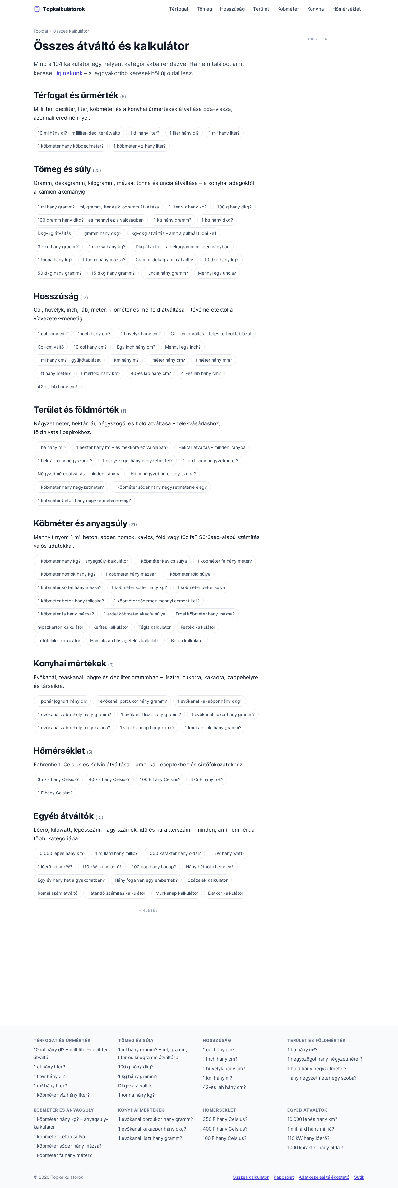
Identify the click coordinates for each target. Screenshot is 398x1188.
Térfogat (179, 9)
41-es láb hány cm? (201, 373)
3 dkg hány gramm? (58, 246)
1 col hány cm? (53, 333)
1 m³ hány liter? (224, 132)
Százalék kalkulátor (208, 880)
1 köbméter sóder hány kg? (139, 587)
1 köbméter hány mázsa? (130, 574)
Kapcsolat (284, 1177)
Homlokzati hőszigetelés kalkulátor (125, 640)
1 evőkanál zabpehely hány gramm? (74, 714)
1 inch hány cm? (94, 333)
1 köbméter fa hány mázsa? (66, 613)
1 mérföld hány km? (100, 373)
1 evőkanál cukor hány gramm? (223, 714)
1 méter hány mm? (213, 360)
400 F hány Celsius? (109, 779)
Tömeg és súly (63, 169)
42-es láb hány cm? (58, 386)
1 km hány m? (125, 360)
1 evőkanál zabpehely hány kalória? (74, 727)
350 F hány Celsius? (58, 779)
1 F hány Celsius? (55, 792)
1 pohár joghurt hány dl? (62, 701)
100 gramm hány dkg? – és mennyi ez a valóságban (91, 219)
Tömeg (204, 9)
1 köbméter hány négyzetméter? (71, 487)
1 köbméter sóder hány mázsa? (69, 587)
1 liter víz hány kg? (188, 206)
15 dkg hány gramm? (113, 273)
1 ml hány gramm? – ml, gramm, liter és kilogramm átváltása (98, 206)
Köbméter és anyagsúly (81, 523)
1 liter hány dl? (184, 132)
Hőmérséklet (346, 9)
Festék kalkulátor (198, 627)
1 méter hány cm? (167, 360)
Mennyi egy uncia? (217, 273)
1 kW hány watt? (227, 853)
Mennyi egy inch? (183, 347)
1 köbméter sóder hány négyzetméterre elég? (160, 487)
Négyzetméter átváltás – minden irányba (79, 473)
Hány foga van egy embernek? (146, 880)
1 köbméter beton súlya (201, 587)
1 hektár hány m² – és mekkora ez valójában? (122, 447)
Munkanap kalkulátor (176, 893)
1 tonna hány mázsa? (103, 259)
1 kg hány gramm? (172, 219)
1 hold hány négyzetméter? (210, 460)
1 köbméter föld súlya (189, 574)
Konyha (315, 9)
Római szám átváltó (57, 893)
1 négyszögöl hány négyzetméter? (137, 460)
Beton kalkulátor (187, 640)
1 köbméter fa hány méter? (224, 561)
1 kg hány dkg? (217, 219)
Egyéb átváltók (64, 816)
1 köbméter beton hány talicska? (71, 600)
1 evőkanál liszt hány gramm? (151, 714)
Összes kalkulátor (251, 1177)
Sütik (359, 1177)
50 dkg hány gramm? (59, 273)
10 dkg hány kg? (221, 259)
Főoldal (41, 31)
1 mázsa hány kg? (107, 246)
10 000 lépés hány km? (61, 853)
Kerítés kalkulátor (110, 627)
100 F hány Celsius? (160, 779)
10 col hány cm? (90, 347)
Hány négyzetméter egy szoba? (163, 473)
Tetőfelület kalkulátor (59, 640)
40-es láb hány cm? (151, 373)
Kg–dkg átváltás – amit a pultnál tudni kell (174, 233)
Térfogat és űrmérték (77, 95)
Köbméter (288, 9)
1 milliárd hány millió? (116, 853)
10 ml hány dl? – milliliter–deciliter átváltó (79, 132)
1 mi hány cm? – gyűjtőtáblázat (69, 360)
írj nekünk (70, 73)
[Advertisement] (148, 958)
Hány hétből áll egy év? (210, 866)
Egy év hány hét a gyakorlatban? (71, 880)
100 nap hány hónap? (154, 866)
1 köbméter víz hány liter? (139, 145)
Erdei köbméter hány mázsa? (205, 613)
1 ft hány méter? (54, 373)
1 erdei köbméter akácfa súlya (134, 613)
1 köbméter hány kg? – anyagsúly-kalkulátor (83, 561)
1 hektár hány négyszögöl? (65, 460)
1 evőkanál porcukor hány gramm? (132, 701)
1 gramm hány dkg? (101, 233)
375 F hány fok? (206, 779)
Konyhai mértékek (71, 663)
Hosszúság (232, 9)
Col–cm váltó (51, 347)
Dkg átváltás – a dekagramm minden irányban (182, 246)
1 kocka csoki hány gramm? (213, 727)
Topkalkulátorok (64, 9)
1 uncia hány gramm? (166, 273)
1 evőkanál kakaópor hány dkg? (209, 701)
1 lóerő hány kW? (55, 866)
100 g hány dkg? (234, 206)
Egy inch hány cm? (136, 347)
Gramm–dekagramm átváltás (165, 259)
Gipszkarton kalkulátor (60, 627)
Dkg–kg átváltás (54, 233)
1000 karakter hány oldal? (174, 853)
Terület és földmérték (77, 409)
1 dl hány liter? (144, 132)
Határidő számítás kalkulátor (116, 893)
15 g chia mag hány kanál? (147, 727)
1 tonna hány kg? (55, 259)
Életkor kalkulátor (225, 893)
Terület (261, 9)
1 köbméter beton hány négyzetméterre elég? (84, 500)
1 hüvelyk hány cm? (141, 333)
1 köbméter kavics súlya (162, 561)
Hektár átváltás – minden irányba (212, 447)
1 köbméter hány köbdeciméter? (71, 145)
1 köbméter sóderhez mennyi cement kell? (157, 600)
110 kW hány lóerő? (102, 866)
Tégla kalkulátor (154, 627)
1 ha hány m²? (52, 447)
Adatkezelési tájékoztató (324, 1177)
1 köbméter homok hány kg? (66, 574)
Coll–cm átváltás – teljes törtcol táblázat (211, 333)
